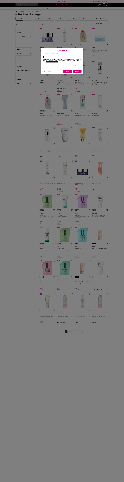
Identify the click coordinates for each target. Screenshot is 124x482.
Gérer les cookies (48, 71)
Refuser (67, 71)
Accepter (77, 71)
